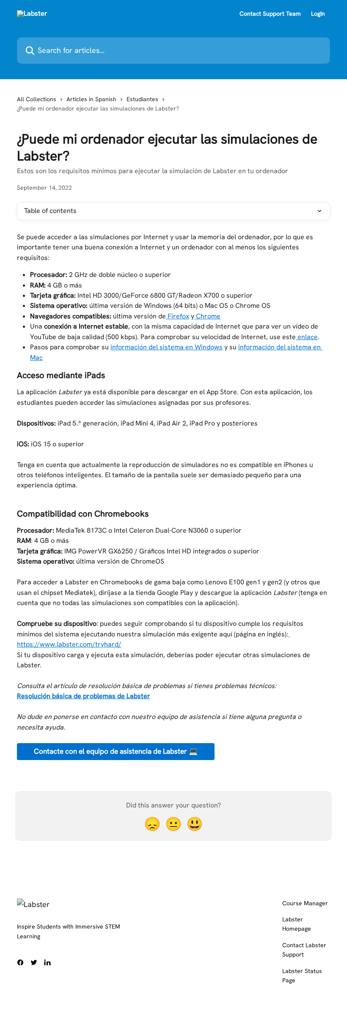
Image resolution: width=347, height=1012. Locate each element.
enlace (307, 336)
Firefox (177, 316)
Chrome (207, 316)
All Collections (36, 99)
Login (318, 14)
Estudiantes (142, 99)
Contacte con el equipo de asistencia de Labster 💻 (116, 751)
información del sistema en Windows (166, 347)
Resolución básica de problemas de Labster (83, 695)
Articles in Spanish (91, 99)
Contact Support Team (270, 14)
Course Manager (305, 903)
